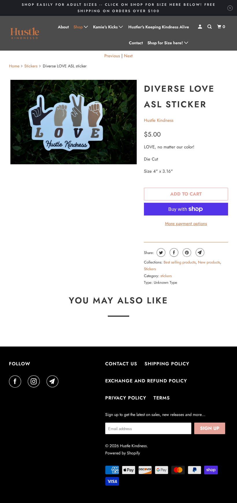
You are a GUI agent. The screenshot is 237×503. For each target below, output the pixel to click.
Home (14, 66)
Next (128, 56)
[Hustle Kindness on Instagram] (35, 381)
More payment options (186, 223)
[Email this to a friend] (199, 252)
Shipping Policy (167, 363)
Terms (161, 398)
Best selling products (180, 262)
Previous (112, 56)
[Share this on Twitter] (160, 252)
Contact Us (121, 363)
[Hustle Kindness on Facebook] (16, 381)
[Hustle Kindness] (25, 33)
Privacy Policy (125, 398)
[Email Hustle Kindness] (54, 381)
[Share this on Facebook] (173, 252)
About (63, 27)
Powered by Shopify (122, 453)
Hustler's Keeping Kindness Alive (158, 27)
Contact (136, 43)
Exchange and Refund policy (146, 380)
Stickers (31, 66)
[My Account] (200, 27)
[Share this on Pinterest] (186, 252)
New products (209, 262)
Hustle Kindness (158, 120)
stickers (166, 276)
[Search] (210, 27)
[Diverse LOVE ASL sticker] (73, 122)
